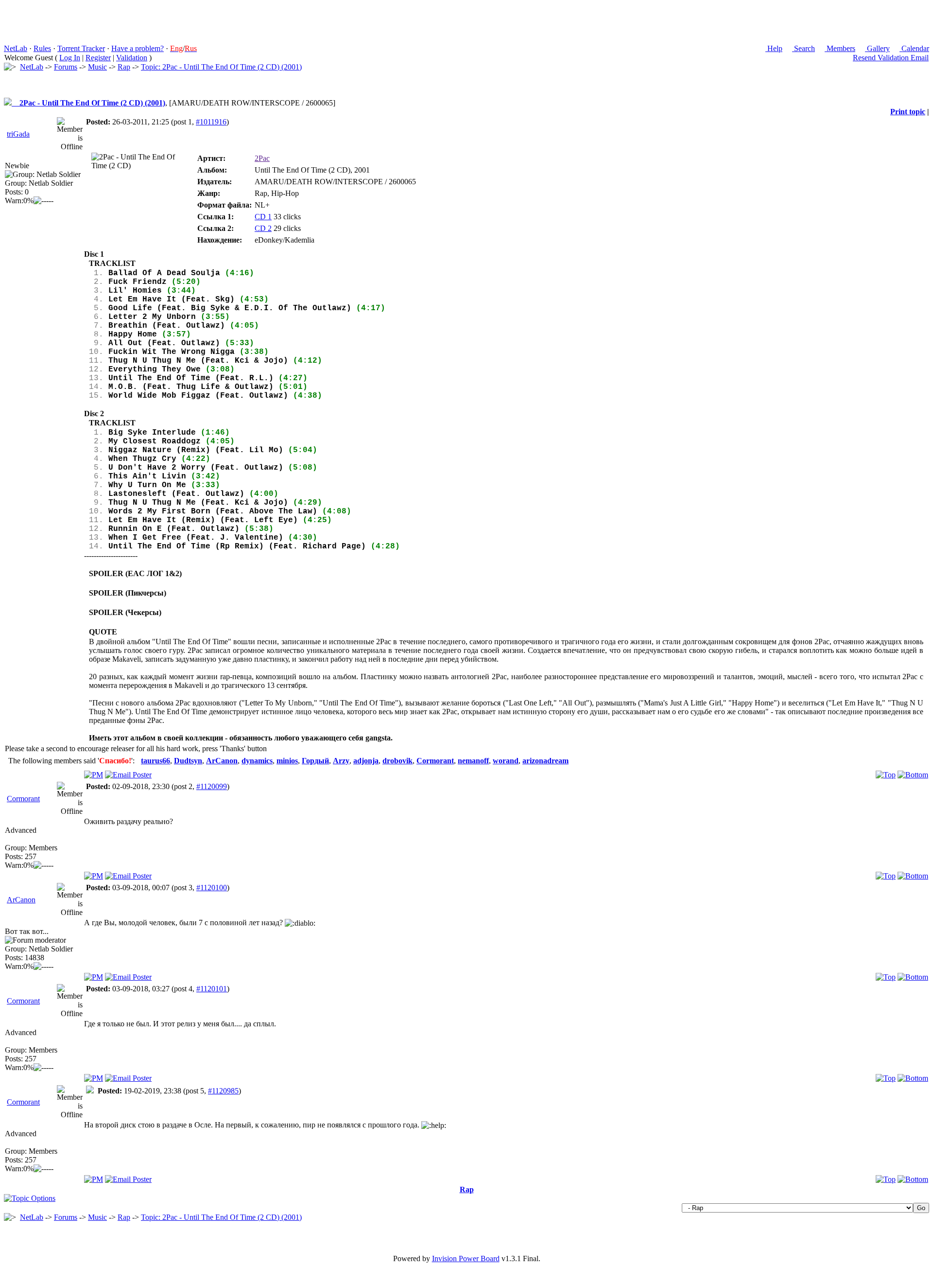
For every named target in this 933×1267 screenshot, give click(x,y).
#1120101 (211, 989)
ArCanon (21, 900)
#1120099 (211, 786)
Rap (124, 67)
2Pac (262, 158)
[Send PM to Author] (93, 775)
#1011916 (211, 122)
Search (803, 48)
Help (773, 48)
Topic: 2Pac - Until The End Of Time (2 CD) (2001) (221, 67)
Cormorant (23, 798)
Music (97, 67)
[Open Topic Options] (29, 1198)
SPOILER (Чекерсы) (125, 612)
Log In (69, 57)
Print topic (907, 111)
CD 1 (263, 216)
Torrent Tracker (81, 48)
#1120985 (223, 1091)
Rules (42, 48)
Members (840, 48)
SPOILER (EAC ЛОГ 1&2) (135, 573)
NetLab (15, 48)
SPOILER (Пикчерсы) (127, 593)
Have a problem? (137, 48)
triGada (18, 134)
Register (98, 57)
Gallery (877, 48)
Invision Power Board (466, 1258)
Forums (65, 67)
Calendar (914, 48)
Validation (131, 57)
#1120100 (211, 887)
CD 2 (263, 228)
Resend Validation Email (891, 57)
